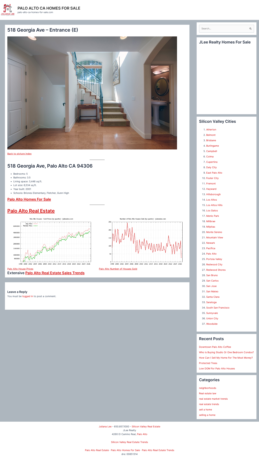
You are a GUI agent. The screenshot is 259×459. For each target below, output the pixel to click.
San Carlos (212, 280)
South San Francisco (217, 307)
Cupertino (212, 161)
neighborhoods (207, 387)
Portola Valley (214, 259)
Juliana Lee (105, 426)
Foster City (212, 178)
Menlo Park (212, 215)
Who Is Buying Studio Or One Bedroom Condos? (226, 352)
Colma (210, 156)
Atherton (211, 129)
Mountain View (214, 237)
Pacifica (210, 248)
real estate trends (209, 404)
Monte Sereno (214, 232)
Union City (212, 318)
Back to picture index (19, 153)
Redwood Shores (216, 269)
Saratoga (211, 302)
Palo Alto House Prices (20, 268)
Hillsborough (213, 194)
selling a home (207, 414)
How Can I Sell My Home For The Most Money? (226, 357)
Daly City (211, 167)
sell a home (205, 409)
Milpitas (210, 226)
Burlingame (212, 145)
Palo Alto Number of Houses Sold (118, 268)
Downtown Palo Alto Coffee (215, 346)
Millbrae (210, 221)
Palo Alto (211, 253)
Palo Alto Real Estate (31, 211)
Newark (210, 242)
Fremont (211, 183)
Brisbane (211, 140)
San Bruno (212, 275)
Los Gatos (212, 210)
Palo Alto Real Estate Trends (158, 450)
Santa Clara (212, 296)
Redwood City (214, 264)
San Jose (211, 286)
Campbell (211, 151)
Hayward (211, 188)
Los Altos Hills (214, 205)
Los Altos (211, 199)
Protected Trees (208, 363)
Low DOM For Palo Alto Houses (217, 368)
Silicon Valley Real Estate (146, 426)
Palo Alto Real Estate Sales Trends (55, 273)
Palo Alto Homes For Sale (29, 199)
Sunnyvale (212, 312)
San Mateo (212, 291)
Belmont (211, 134)
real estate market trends (213, 398)
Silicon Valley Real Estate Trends (129, 442)
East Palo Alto (214, 172)
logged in (27, 296)
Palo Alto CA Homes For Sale (49, 8)
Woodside (211, 323)
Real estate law (207, 393)
